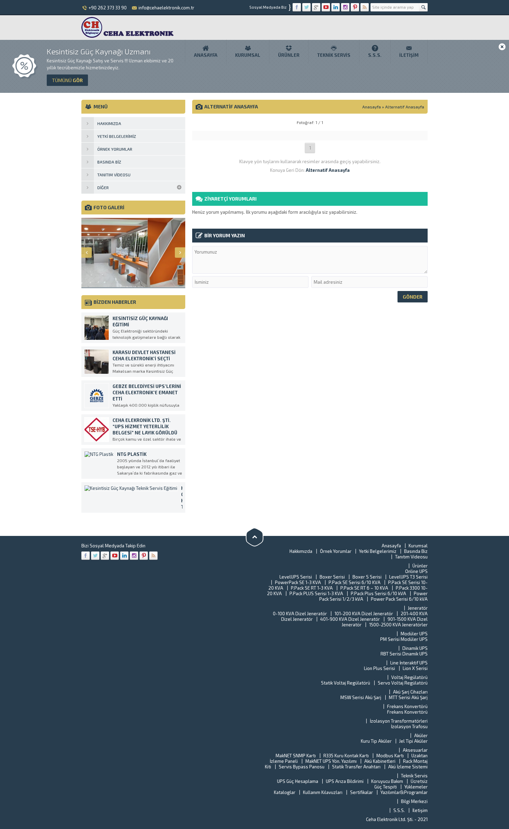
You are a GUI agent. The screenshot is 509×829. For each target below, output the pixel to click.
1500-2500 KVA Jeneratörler (398, 624)
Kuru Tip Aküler (376, 741)
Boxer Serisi (332, 577)
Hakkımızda (300, 551)
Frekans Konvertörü (407, 706)
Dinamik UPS (415, 648)
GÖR (67, 80)
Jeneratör (418, 608)
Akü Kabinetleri (379, 761)
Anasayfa (205, 55)
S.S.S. (375, 55)
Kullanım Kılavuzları (322, 792)
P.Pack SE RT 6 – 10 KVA (364, 588)
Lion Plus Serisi (379, 668)
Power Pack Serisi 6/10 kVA (399, 599)
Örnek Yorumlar (335, 551)
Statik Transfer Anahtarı (356, 766)
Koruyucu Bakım (387, 781)
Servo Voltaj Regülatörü (403, 683)
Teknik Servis (333, 55)
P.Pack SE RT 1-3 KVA (312, 588)
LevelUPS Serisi (295, 577)
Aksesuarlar (415, 750)
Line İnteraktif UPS (409, 662)
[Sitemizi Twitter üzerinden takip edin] (306, 7)
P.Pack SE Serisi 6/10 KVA (355, 582)
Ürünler (289, 55)
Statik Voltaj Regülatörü (345, 683)
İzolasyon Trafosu (409, 726)
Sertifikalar (361, 792)
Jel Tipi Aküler (413, 741)
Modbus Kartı (390, 755)
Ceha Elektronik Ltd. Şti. (390, 819)
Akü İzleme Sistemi (408, 766)
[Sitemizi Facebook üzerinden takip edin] (297, 7)
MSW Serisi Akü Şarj (360, 697)
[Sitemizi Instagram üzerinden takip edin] (345, 7)
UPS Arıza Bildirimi (345, 781)
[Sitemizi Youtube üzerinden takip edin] (326, 7)
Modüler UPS (414, 633)
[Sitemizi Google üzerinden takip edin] (316, 7)
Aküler (421, 735)
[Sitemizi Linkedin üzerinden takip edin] (335, 7)
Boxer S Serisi (367, 577)
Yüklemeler (416, 787)
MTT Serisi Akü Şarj (408, 697)
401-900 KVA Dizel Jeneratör (350, 619)
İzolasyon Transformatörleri (399, 721)
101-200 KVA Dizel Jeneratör (363, 613)
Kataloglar (284, 792)
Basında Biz (416, 551)
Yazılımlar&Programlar (404, 792)
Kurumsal (247, 55)
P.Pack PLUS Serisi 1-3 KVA (316, 593)
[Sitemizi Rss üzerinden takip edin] (364, 7)
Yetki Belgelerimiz (377, 551)
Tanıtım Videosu (411, 556)
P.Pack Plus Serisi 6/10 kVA (378, 593)
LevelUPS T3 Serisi (408, 577)
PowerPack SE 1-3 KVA (298, 582)
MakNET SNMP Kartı (296, 755)
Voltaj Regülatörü (409, 677)
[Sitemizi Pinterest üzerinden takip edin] (355, 7)
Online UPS (416, 571)
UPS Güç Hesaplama (297, 781)
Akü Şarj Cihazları (410, 692)
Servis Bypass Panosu (301, 766)
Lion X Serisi (415, 668)
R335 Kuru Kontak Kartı (346, 755)
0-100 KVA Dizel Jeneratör (300, 613)
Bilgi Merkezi (414, 801)
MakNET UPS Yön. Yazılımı (331, 761)
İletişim (409, 55)
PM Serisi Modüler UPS (404, 639)
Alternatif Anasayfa (404, 106)
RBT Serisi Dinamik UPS (404, 653)
